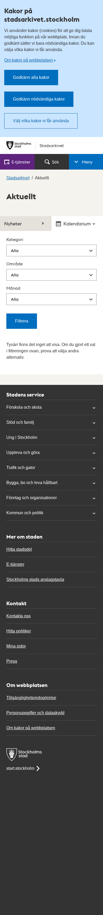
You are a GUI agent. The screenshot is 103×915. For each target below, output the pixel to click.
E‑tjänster (21, 162)
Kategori (14, 239)
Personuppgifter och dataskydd (35, 713)
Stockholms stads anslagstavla (35, 579)
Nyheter (13, 223)
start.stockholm (20, 768)
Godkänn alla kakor (31, 77)
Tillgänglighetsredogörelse (31, 697)
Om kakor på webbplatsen (28, 60)
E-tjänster (15, 564)
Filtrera (21, 321)
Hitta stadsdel (19, 549)
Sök (55, 162)
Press (11, 661)
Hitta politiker (18, 631)
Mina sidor (16, 646)
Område (14, 263)
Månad (13, 288)
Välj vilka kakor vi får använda (41, 121)
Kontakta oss (18, 616)
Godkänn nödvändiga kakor (39, 99)
